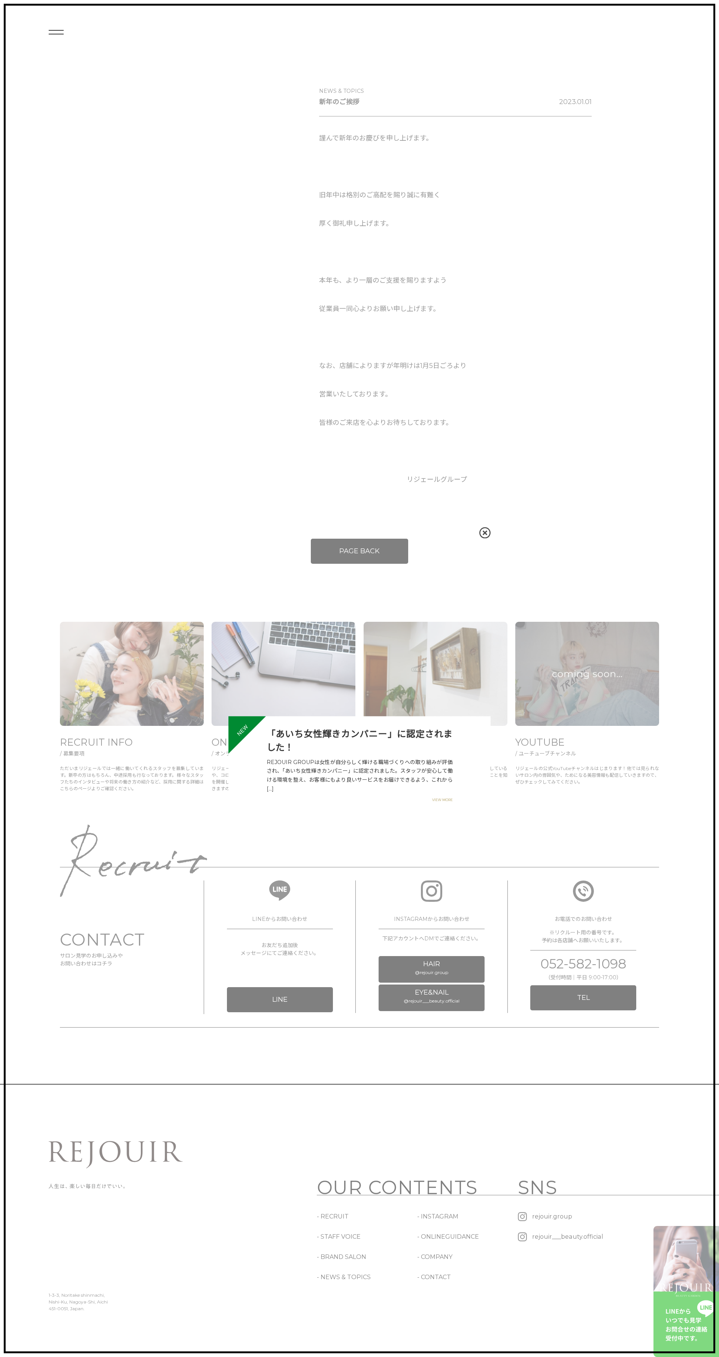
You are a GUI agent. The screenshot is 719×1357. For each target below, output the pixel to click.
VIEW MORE (442, 800)
